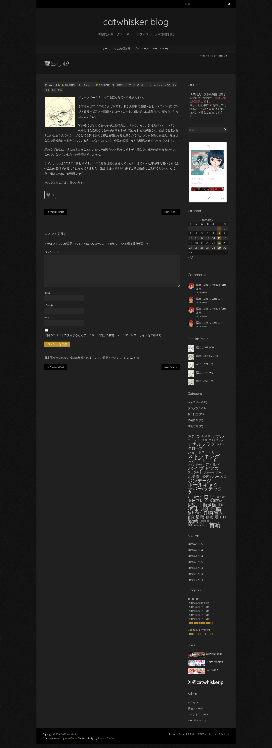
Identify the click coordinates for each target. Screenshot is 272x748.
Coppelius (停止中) (199, 630)
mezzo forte (70, 84)
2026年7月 (194, 550)
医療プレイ (198, 501)
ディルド (212, 464)
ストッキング (204, 456)
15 (219, 238)
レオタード (195, 496)
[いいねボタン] (48, 195)
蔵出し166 (202, 381)
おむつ (120, 84)
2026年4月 (194, 568)
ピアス (136, 84)
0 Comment (104, 84)
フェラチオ (195, 472)
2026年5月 (194, 562)
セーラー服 (209, 460)
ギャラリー (212, 55)
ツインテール (195, 464)
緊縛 (193, 521)
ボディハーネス (214, 476)
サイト (48, 318)
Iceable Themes (106, 738)
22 (219, 243)
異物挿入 (213, 513)
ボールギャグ (203, 484)
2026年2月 (194, 580)
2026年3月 (194, 574)
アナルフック (216, 440)
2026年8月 (194, 544)
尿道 (192, 505)
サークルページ (161, 48)
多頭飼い (215, 501)
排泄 (204, 509)
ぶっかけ (206, 436)
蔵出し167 (202, 347)
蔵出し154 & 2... (205, 355)
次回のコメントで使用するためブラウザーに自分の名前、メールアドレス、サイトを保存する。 (104, 335)
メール (48, 305)
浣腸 (47, 90)
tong (214, 298)
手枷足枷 (207, 505)
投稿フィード (195, 708)
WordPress (70, 738)
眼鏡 (54, 90)
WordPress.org (197, 720)
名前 (47, 293)
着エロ (221, 517)
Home (202, 55)
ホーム (106, 48)
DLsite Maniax (214, 662)
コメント (51, 252)
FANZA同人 (212, 670)
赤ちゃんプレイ (197, 525)
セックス (194, 460)
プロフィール (141, 48)
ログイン (193, 702)
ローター (221, 496)
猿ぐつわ (194, 513)
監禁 (200, 517)
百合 (191, 517)
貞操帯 (204, 521)
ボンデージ (146, 84)
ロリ (174, 84)
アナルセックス (197, 440)
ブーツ (220, 472)
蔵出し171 (202, 364)
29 (219, 247)
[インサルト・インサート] (207, 163)
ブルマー (209, 472)
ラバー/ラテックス (162, 84)
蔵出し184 (202, 372)
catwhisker (197, 183)
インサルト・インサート (205, 179)
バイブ (128, 84)
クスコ (220, 444)
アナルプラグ (201, 444)
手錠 (221, 505)
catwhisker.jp (213, 653)
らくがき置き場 (122, 48)
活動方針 (193, 426)
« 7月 (191, 257)
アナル (218, 436)
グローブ (195, 448)
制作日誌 (193, 414)
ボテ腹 (194, 476)
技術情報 (193, 420)
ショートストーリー (203, 452)
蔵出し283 (202, 284)
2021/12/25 (54, 84)
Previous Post (57, 212)
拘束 (193, 509)
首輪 (60, 90)
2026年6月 (194, 556)
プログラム (194, 408)
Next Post (169, 212)
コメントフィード (198, 714)
